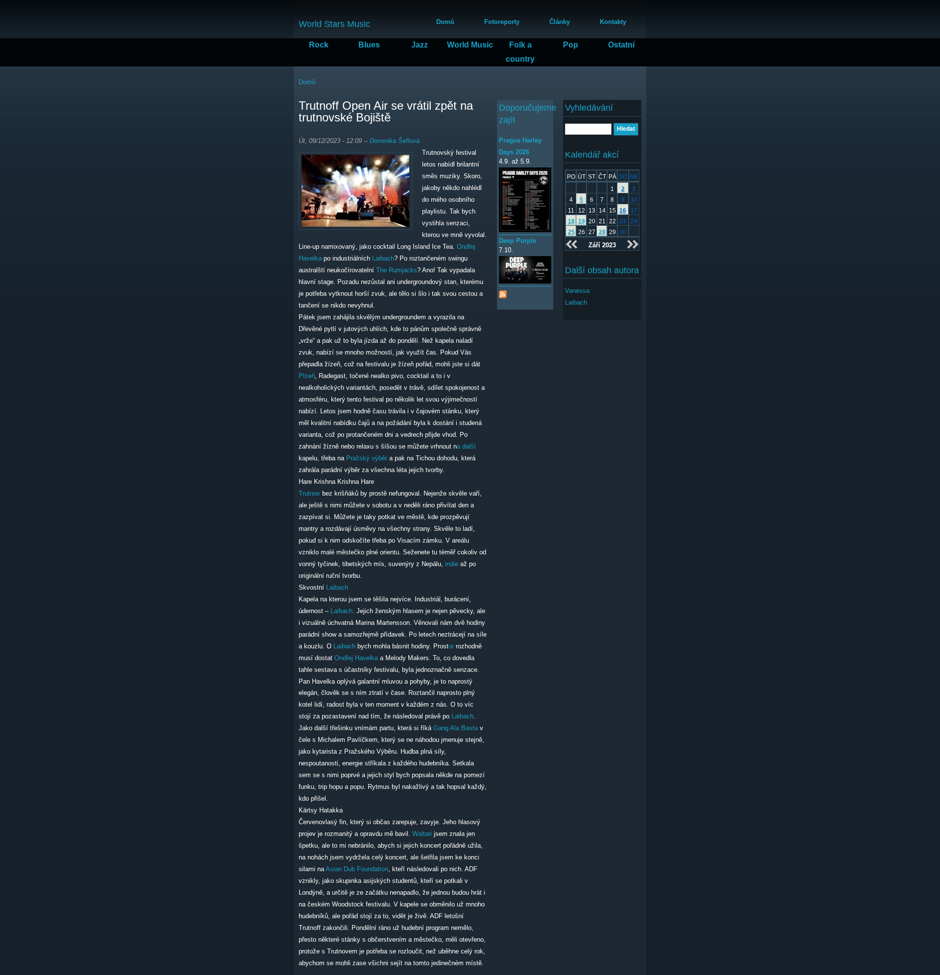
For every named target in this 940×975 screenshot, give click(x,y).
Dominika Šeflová (395, 140)
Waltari (422, 833)
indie (451, 564)
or (451, 646)
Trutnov (309, 493)
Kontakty (613, 21)
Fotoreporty (501, 21)
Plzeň (307, 376)
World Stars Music (334, 24)
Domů (445, 21)
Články (559, 21)
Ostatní (621, 45)
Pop (570, 45)
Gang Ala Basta (455, 728)
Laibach (383, 258)
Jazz (419, 45)
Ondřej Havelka (356, 658)
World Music (470, 45)
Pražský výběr (366, 458)
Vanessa (577, 290)
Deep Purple (517, 240)
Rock (319, 45)
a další (466, 446)
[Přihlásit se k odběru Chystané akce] (503, 292)
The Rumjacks (396, 270)
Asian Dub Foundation (357, 869)
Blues (369, 45)
